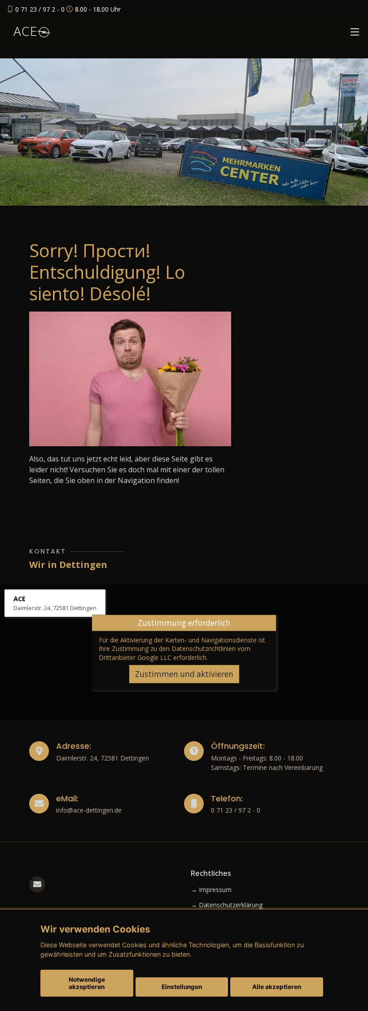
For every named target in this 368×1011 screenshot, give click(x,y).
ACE (25, 31)
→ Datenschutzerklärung (227, 905)
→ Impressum (211, 890)
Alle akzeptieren (276, 986)
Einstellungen (182, 986)
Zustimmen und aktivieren (184, 674)
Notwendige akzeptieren (87, 983)
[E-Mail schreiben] (37, 884)
